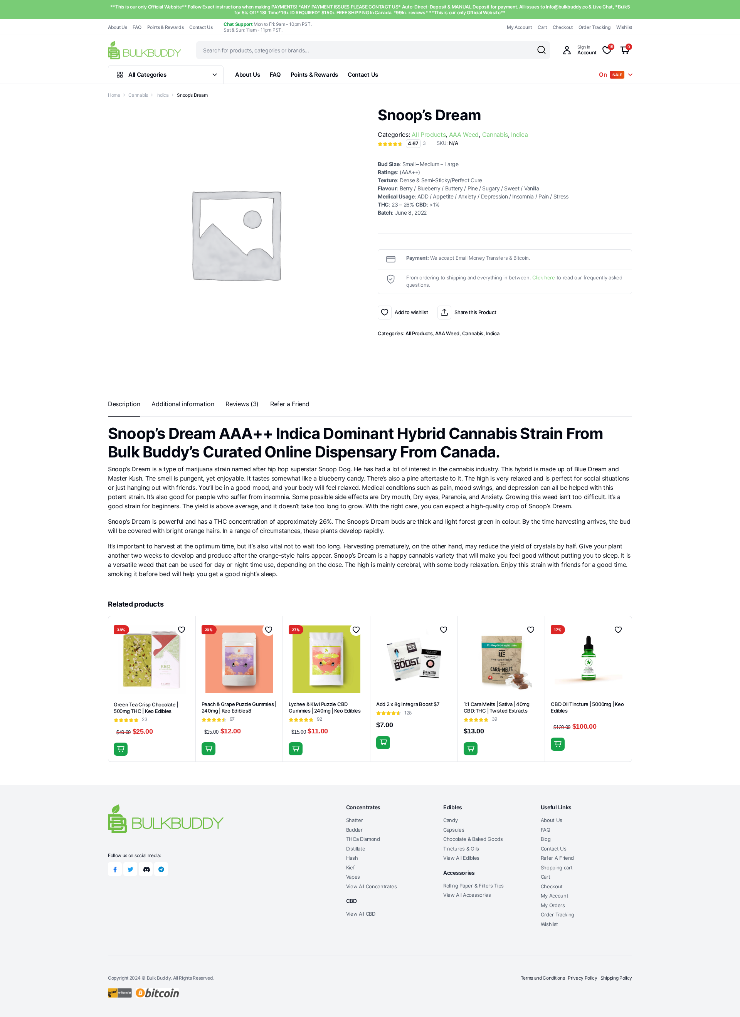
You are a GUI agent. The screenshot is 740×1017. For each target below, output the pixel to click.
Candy (450, 820)
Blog (546, 839)
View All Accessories (467, 895)
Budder (354, 830)
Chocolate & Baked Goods (473, 839)
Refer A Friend (557, 858)
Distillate (355, 849)
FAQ (137, 27)
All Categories (147, 74)
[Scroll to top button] (722, 999)
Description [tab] (124, 404)
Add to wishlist (385, 312)
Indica (162, 95)
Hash (352, 858)
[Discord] (146, 869)
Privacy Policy (582, 978)
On (610, 74)
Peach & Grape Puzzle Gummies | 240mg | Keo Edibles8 (239, 707)
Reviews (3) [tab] (241, 404)
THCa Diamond (363, 839)
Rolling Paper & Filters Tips (473, 886)
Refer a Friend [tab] (289, 404)
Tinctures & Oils (461, 849)
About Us (117, 27)
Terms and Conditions (543, 978)
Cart (542, 27)
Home (114, 95)
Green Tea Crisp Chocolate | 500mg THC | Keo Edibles (146, 707)
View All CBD (360, 914)
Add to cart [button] (121, 749)
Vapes (353, 877)
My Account (519, 27)
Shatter (354, 820)
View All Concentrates (371, 886)
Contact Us (200, 27)
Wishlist (624, 27)
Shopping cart (557, 867)
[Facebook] (115, 869)
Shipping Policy (616, 978)
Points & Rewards (165, 27)
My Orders (553, 905)
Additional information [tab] (182, 404)
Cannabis (138, 95)
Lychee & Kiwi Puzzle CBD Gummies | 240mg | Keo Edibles (324, 707)
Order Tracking (594, 27)
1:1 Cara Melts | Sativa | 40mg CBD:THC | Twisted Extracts (497, 707)
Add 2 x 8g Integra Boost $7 (408, 704)
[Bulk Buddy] (144, 50)
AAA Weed (464, 134)
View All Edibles (461, 858)
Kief (350, 867)
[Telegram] (161, 869)
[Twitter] (130, 869)
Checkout (563, 27)
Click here (543, 277)
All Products (429, 134)
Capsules (453, 830)
